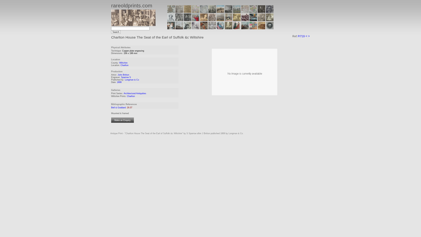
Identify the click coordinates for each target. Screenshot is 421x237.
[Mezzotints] (269, 20)
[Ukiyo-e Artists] (204, 28)
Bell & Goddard (118, 107)
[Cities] (220, 12)
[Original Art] (237, 20)
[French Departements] (253, 12)
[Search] (269, 28)
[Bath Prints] (228, 12)
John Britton (123, 75)
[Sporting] (220, 20)
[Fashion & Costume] (237, 28)
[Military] (245, 28)
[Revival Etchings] (195, 28)
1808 (119, 82)
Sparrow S (126, 77)
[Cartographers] (269, 12)
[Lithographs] (187, 28)
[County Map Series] (187, 12)
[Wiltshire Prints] (237, 12)
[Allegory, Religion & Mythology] (212, 28)
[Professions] (220, 28)
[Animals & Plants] (204, 20)
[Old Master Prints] (261, 20)
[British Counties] (171, 12)
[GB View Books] (253, 28)
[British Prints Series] (179, 12)
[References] (261, 28)
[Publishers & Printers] (179, 20)
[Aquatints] (179, 28)
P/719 (301, 36)
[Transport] (228, 20)
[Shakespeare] (228, 28)
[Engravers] (171, 20)
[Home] (133, 25)
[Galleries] (253, 20)
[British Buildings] (212, 12)
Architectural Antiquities (135, 93)
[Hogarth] (187, 20)
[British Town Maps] (195, 12)
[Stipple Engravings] (171, 28)
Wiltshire (123, 63)
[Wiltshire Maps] (245, 12)
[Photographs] (245, 20)
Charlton (124, 65)
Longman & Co (132, 80)
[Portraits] (212, 20)
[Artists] (261, 12)
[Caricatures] (195, 20)
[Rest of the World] (204, 12)
